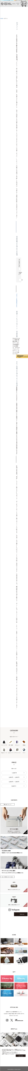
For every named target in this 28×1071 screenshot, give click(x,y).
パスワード (20, 274)
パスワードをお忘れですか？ (16, 300)
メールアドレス (19, 263)
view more (20, 1055)
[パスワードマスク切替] (21, 280)
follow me (22, 914)
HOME (1, 18)
